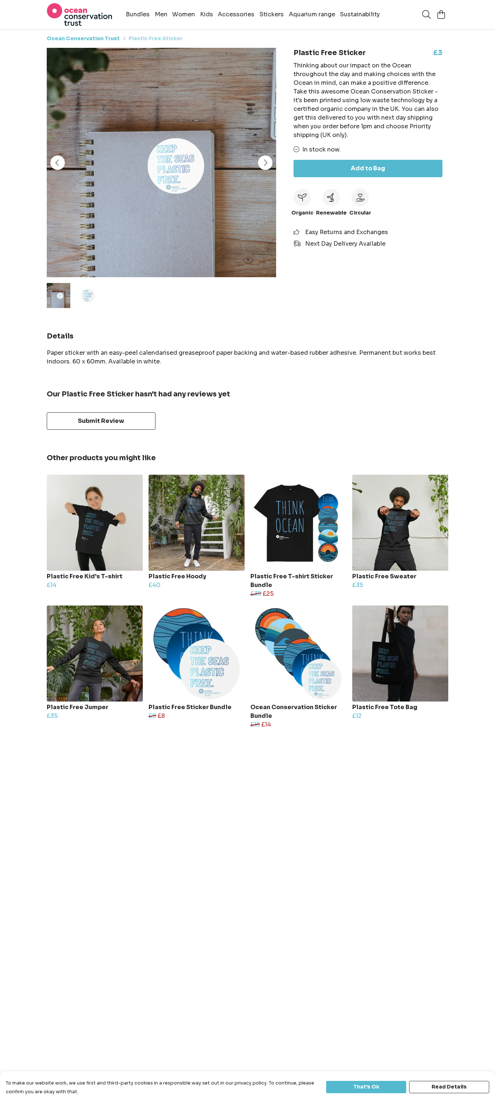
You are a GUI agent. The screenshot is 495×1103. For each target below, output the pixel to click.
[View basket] (441, 14)
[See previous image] (57, 162)
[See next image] (265, 162)
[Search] (426, 14)
